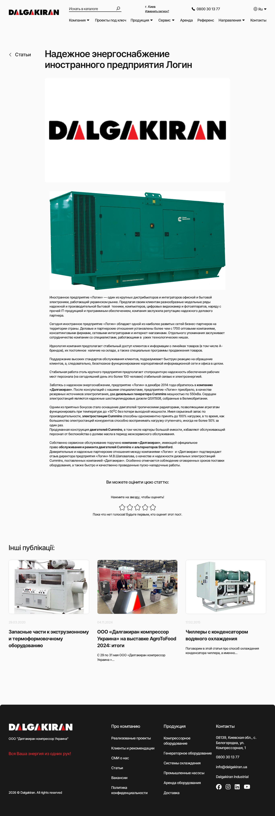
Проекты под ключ (110, 20)
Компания (77, 20)
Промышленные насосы (184, 773)
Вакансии (119, 778)
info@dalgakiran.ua (231, 767)
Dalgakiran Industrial (232, 777)
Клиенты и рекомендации (132, 748)
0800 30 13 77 (208, 9)
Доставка (172, 793)
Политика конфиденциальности (129, 790)
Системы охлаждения (182, 763)
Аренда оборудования (182, 783)
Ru (260, 9)
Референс (205, 20)
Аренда (186, 20)
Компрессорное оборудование (177, 740)
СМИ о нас (120, 758)
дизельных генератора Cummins (141, 394)
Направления (230, 20)
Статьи (23, 54)
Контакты (258, 20)
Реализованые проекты (131, 738)
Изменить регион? (157, 11)
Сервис (164, 20)
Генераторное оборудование (188, 753)
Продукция (140, 20)
